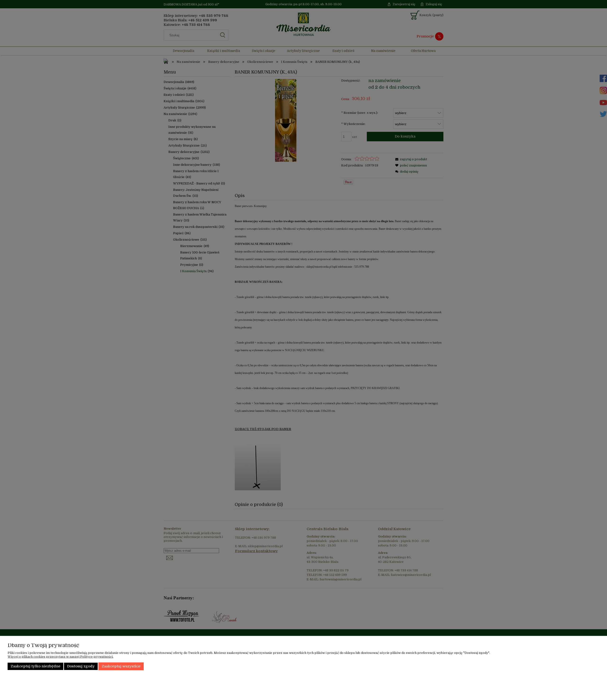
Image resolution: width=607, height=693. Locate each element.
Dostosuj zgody (81, 666)
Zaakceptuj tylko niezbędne (35, 666)
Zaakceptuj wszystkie (121, 666)
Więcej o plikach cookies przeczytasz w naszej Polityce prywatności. (60, 656)
